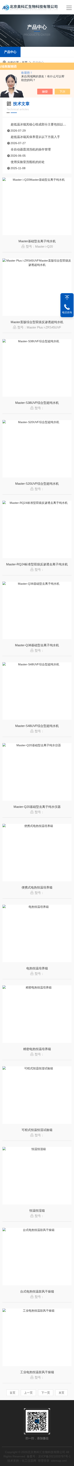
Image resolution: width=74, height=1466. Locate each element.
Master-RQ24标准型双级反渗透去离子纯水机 (37, 564)
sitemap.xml (59, 1460)
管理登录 (43, 1460)
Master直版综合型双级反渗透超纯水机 (37, 322)
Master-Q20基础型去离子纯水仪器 (37, 806)
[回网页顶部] (67, 298)
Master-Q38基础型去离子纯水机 (37, 645)
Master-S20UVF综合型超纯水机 (37, 483)
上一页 (28, 1392)
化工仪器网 (29, 1460)
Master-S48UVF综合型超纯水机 (37, 726)
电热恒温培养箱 (37, 968)
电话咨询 (67, 312)
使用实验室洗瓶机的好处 (28, 162)
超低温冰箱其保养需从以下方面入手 (35, 137)
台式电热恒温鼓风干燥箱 (37, 1291)
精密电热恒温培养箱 (37, 1049)
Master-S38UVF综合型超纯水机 (37, 402)
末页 (61, 1392)
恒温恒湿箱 (37, 1210)
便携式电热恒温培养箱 (37, 887)
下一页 (45, 1392)
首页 (25, 62)
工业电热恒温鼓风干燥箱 (37, 1372)
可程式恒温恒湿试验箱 (37, 1130)
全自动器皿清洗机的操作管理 (31, 149)
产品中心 (10, 52)
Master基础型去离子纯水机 (37, 241)
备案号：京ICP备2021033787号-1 (49, 1456)
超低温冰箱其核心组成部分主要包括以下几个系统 (39, 124)
